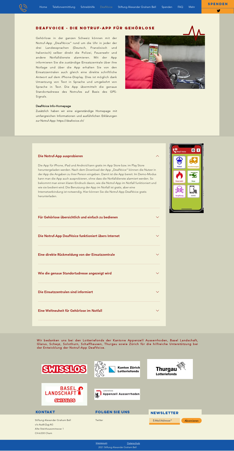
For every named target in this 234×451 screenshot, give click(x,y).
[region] (217, 11)
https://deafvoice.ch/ (70, 120)
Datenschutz (133, 443)
